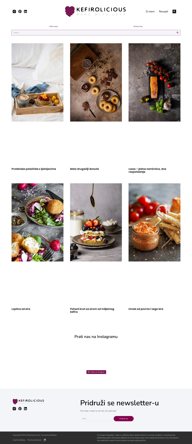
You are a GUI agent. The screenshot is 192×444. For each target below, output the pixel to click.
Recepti (163, 11)
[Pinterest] (20, 11)
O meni (150, 11)
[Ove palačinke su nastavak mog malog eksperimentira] (72, 355)
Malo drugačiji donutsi (84, 169)
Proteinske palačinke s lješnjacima (34, 169)
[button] (174, 11)
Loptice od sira (21, 309)
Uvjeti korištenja (19, 440)
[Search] (177, 32)
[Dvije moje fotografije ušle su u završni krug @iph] (120, 355)
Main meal (53, 26)
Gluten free (138, 26)
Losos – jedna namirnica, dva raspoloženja (147, 170)
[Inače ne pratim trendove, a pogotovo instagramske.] (167, 355)
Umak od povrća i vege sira (146, 309)
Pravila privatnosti (34, 440)
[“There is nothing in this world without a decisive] (25, 355)
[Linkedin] (25, 11)
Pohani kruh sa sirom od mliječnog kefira (92, 310)
